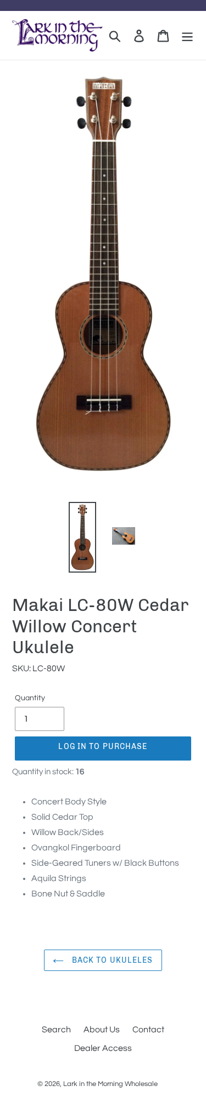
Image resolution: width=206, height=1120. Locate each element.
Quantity (30, 698)
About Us (101, 1029)
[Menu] (187, 35)
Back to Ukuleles (111, 960)
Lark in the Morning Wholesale (110, 1084)
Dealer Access (103, 1048)
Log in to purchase (102, 746)
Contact (148, 1029)
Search (56, 1029)
